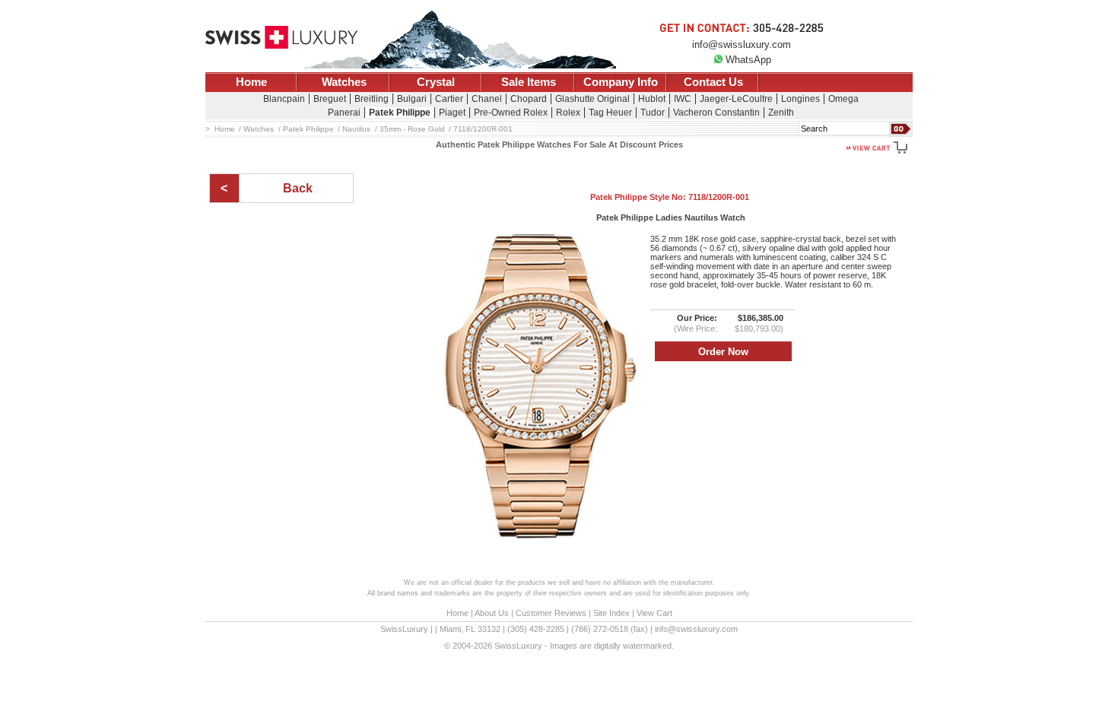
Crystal (436, 82)
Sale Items (528, 82)
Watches (344, 82)
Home (251, 82)
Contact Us (713, 82)
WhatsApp (748, 59)
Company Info (620, 82)
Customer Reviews (551, 612)
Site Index (611, 612)
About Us (492, 612)
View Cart (654, 612)
